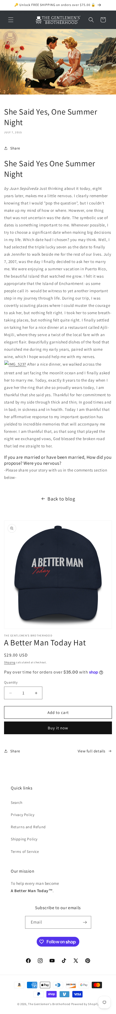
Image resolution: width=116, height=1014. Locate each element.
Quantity (11, 682)
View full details (91, 751)
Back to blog (61, 499)
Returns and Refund (28, 826)
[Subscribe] (85, 922)
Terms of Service (25, 851)
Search (17, 802)
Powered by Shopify (85, 1004)
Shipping (9, 662)
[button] (11, 20)
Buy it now (58, 727)
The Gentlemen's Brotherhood (49, 1004)
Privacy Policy (22, 814)
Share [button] (15, 148)
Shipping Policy (24, 839)
